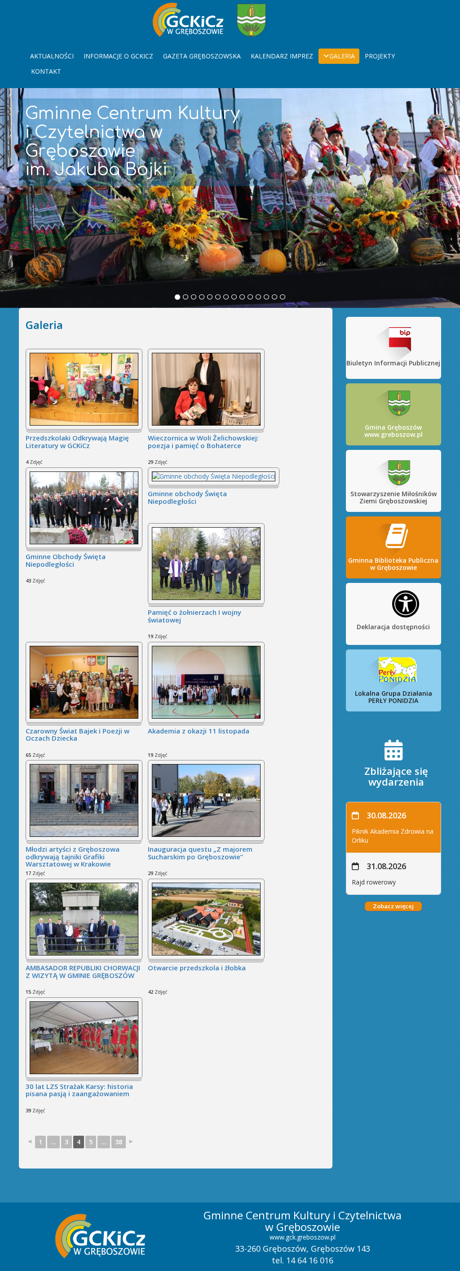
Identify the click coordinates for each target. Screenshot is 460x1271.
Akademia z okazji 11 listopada (198, 731)
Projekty (380, 56)
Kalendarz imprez (282, 56)
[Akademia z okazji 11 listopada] (206, 681)
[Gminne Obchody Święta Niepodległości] (84, 507)
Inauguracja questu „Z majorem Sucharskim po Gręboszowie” (200, 853)
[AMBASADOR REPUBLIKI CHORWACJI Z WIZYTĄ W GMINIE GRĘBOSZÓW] (84, 918)
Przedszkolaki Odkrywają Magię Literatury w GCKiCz (77, 442)
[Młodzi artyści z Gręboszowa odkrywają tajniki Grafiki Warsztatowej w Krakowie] (84, 799)
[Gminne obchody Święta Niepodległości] (213, 475)
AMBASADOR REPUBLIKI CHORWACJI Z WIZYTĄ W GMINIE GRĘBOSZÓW (83, 972)
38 (118, 1142)
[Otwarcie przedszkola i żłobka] (206, 918)
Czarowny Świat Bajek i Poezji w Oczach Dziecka (77, 735)
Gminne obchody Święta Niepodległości (187, 498)
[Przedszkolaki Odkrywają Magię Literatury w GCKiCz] (84, 388)
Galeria (342, 56)
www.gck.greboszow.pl (303, 1237)
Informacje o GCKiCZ (118, 56)
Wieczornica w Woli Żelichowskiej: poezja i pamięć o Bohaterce (203, 442)
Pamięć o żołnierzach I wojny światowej (194, 616)
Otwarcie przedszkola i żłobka (197, 968)
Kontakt (46, 71)
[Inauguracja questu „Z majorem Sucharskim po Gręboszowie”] (206, 799)
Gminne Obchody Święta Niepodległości (66, 561)
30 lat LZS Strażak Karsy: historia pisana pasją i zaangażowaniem (79, 1090)
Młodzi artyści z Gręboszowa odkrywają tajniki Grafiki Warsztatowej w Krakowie (72, 856)
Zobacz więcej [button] (393, 906)
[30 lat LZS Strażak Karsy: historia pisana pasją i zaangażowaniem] (84, 1037)
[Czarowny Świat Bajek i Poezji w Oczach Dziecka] (84, 681)
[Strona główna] (188, 18)
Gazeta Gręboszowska (202, 56)
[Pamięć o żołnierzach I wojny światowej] (206, 563)
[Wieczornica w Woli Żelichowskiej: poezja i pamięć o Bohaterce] (206, 388)
